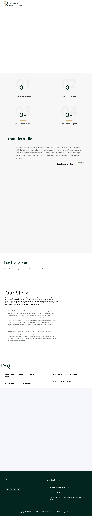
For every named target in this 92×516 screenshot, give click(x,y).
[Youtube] (18, 489)
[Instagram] (14, 489)
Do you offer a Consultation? (64, 381)
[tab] (22, 376)
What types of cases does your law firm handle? (20, 375)
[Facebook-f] (7, 489)
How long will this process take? (65, 374)
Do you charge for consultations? (18, 384)
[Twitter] (11, 489)
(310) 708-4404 (55, 492)
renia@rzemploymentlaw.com (59, 487)
